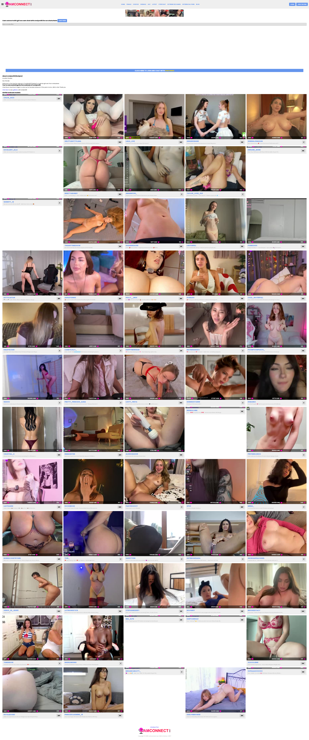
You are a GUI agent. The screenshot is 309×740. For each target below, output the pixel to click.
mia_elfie (130, 619)
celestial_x (9, 454)
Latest (154, 4)
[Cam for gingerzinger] (215, 116)
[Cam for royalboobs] (32, 689)
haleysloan (9, 350)
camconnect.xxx (153, 736)
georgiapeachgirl (256, 558)
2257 (169, 736)
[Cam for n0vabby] (215, 585)
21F (181, 246)
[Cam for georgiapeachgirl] (277, 533)
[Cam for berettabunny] (93, 168)
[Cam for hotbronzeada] (215, 533)
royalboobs (9, 714)
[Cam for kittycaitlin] (32, 273)
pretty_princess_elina (75, 402)
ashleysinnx (70, 297)
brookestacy (254, 610)
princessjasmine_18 (74, 714)
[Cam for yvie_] (93, 533)
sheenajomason (255, 141)
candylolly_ (71, 350)
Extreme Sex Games (174, 4)
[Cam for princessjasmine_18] (93, 689)
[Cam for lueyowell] (215, 220)
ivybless (190, 297)
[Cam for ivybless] (215, 273)
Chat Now (62, 20)
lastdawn (8, 506)
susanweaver (132, 245)
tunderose (8, 662)
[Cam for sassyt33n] (154, 533)
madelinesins (71, 662)
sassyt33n (130, 558)
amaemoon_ (131, 193)
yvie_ (67, 558)
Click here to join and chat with (154, 71)
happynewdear (133, 350)
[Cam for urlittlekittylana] (93, 116)
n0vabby (191, 610)
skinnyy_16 (9, 202)
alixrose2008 (132, 454)
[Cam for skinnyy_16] (32, 199)
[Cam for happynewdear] (154, 325)
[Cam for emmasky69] (93, 429)
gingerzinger (193, 141)
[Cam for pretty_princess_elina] (93, 377)
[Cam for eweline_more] (277, 147)
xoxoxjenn (253, 662)
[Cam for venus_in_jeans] (32, 585)
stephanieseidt (132, 610)
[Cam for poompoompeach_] (277, 325)
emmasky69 (70, 454)
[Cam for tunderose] (32, 637)
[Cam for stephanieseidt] (154, 585)
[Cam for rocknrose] (93, 481)
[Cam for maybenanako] (215, 325)
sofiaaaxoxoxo (255, 671)
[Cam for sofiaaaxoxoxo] (277, 668)
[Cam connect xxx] (18, 4)
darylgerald (193, 619)
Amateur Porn (154, 727)
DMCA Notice (163, 736)
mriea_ (251, 506)
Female (128, 4)
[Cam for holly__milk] (154, 273)
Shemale (143, 4)
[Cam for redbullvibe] (215, 407)
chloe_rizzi (9, 98)
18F (242, 142)
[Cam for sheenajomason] (277, 116)
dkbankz (252, 402)
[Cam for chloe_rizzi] (32, 95)
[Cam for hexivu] (32, 377)
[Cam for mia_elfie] (154, 616)
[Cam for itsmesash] (277, 220)
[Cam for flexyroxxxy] (154, 481)
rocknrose (70, 506)
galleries (15, 90)
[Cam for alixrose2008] (154, 429)
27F (120, 455)
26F (120, 194)
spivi (189, 506)
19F (303, 351)
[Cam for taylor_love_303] (215, 168)
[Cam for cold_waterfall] (277, 273)
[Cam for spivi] (215, 481)
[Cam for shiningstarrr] (215, 377)
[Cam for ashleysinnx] (93, 273)
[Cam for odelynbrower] (215, 689)
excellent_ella (11, 150)
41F (59, 559)
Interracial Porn (188, 4)
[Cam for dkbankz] (277, 377)
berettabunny (71, 193)
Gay (149, 4)
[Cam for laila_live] (154, 116)
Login (292, 4)
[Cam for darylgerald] (215, 616)
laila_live (130, 141)
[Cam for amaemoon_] (154, 168)
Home (123, 4)
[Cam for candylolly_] (93, 325)
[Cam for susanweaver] (154, 220)
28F (120, 298)
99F (120, 142)
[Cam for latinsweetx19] (93, 585)
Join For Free (302, 4)
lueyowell (191, 245)
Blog (197, 4)
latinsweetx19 (71, 610)
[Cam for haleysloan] (32, 325)
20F (59, 98)
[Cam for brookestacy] (277, 585)
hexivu (7, 402)
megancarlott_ (133, 671)
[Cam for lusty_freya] (154, 377)
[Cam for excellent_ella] (32, 147)
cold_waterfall (255, 297)
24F (303, 611)
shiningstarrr (193, 402)
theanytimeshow (72, 245)
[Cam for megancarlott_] (154, 668)
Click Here (5, 90)
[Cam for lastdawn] (32, 481)
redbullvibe (192, 410)
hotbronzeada (193, 558)
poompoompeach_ (256, 350)
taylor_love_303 (195, 193)
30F (120, 507)
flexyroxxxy (132, 506)
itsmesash (252, 245)
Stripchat (162, 4)
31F (120, 611)
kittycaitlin (9, 297)
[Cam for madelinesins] (93, 637)
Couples (136, 4)
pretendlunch (254, 454)
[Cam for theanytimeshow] (93, 220)
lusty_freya (131, 402)
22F (303, 246)
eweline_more (254, 150)
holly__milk (131, 297)
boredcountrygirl (12, 558)
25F (181, 298)
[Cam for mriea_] (277, 481)
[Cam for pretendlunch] (277, 429)
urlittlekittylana (73, 141)
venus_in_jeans (11, 610)
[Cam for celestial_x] (32, 429)
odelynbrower (193, 714)
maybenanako (193, 350)
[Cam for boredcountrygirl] (32, 533)
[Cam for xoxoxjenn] (277, 637)
